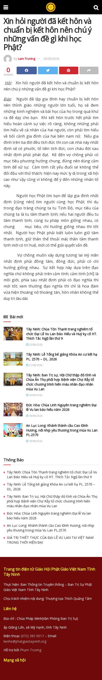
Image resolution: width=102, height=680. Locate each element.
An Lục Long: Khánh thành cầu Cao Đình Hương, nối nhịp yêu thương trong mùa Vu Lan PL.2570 (61, 430)
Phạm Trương (30, 650)
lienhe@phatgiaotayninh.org (25, 641)
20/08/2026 (35, 395)
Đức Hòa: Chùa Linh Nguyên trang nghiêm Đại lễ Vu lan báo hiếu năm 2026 (61, 407)
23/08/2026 (35, 344)
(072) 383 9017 (32, 636)
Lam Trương (26, 58)
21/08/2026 (35, 365)
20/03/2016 (51, 58)
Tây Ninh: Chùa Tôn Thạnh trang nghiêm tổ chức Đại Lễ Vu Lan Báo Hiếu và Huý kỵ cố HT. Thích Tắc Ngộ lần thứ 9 (61, 334)
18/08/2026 (35, 415)
